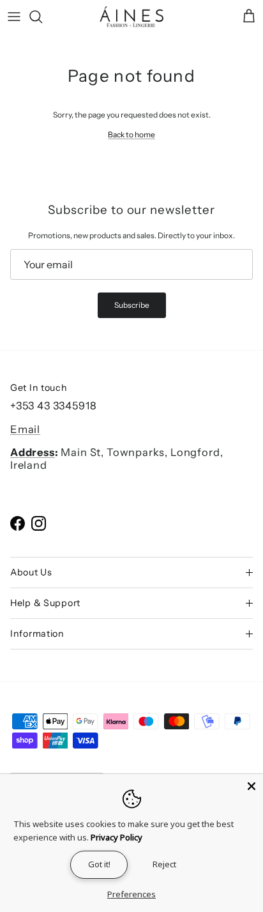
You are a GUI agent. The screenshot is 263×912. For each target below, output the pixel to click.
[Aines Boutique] (131, 16)
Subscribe (131, 305)
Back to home (131, 134)
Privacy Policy (116, 837)
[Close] (251, 785)
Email (25, 429)
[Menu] (14, 17)
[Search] (42, 17)
